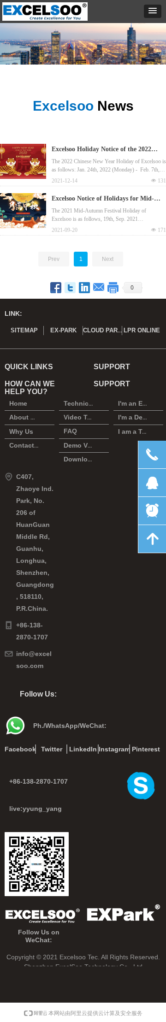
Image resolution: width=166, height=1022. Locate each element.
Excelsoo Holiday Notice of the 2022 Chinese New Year (101, 150)
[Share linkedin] (84, 287)
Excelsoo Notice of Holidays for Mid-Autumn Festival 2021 (103, 199)
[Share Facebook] (56, 287)
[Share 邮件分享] (99, 287)
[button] (152, 11)
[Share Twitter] (70, 287)
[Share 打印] (113, 287)
